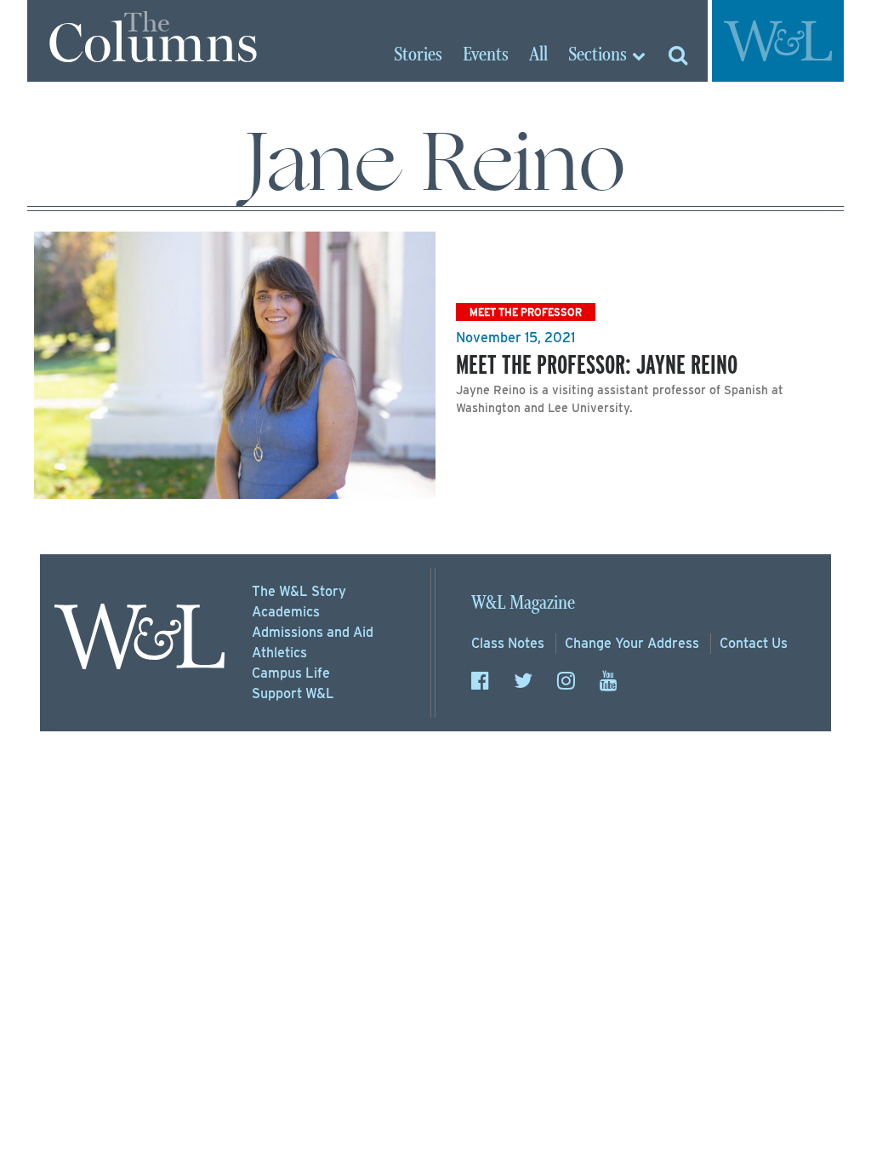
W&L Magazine (523, 603)
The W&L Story (299, 591)
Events (486, 55)
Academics (286, 612)
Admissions (312, 632)
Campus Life (291, 673)
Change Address (632, 643)
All (538, 55)
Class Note (507, 643)
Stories (418, 55)
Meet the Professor (526, 312)
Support (293, 693)
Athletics (279, 653)
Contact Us (754, 643)
